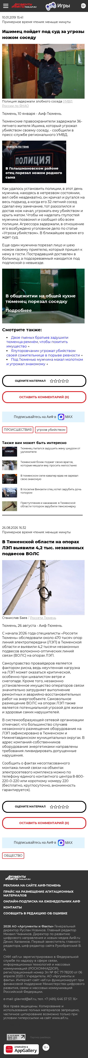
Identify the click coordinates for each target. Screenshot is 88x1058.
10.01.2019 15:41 (12, 17)
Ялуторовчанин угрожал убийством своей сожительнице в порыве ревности (43, 353)
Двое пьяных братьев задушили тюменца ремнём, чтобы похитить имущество (37, 342)
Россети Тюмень (43, 618)
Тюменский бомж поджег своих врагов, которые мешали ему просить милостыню (49, 463)
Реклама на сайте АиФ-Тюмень (32, 885)
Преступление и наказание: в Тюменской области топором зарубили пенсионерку (48, 504)
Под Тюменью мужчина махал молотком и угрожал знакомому (44, 361)
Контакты (12, 907)
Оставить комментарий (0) (44, 397)
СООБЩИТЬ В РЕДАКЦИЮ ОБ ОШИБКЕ (35, 913)
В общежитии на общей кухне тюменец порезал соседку (41, 298)
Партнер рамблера (40, 1037)
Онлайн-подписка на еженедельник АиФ (41, 901)
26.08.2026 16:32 (14, 528)
